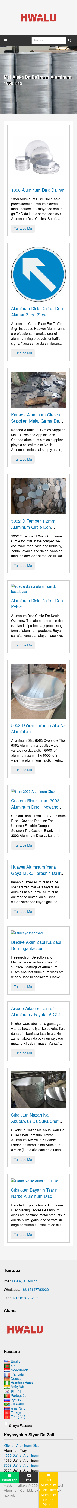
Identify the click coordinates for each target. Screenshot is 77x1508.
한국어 (16, 1391)
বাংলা (13, 1365)
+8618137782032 (25, 1297)
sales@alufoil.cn (24, 1281)
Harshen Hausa (23, 1382)
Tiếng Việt (18, 1416)
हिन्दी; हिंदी (17, 1386)
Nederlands (19, 1369)
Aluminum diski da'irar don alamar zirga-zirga (37, 311)
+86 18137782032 (35, 1289)
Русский (17, 1399)
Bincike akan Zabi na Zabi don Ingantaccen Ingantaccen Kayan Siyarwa (37, 948)
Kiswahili (18, 1404)
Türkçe (16, 1412)
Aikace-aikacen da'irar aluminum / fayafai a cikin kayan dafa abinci (36, 1014)
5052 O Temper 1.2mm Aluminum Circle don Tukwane (33, 527)
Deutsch (17, 1378)
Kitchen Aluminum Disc (21, 1445)
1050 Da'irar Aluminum (21, 1455)
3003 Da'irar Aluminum (21, 1465)
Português (18, 1395)
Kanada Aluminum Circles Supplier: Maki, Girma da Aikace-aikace (35, 420)
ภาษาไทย (18, 1408)
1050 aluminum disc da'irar (37, 190)
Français (17, 1374)
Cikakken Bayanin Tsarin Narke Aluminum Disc (34, 1193)
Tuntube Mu (23, 228)
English (16, 1361)
